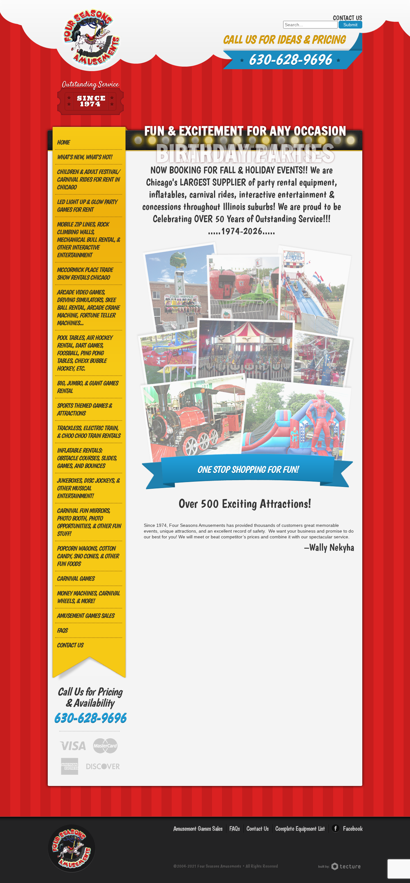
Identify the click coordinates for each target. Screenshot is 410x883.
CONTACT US (70, 645)
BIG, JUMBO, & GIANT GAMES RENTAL (87, 387)
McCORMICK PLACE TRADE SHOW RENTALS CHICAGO (84, 273)
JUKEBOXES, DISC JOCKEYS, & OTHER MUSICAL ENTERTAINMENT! (88, 488)
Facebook (352, 828)
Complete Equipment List (300, 828)
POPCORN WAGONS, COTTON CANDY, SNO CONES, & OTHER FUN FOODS (87, 556)
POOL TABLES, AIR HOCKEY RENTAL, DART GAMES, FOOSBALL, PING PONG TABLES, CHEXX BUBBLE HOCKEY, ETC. (84, 353)
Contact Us (347, 18)
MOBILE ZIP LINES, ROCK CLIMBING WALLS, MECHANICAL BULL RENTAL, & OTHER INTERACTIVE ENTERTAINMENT (88, 239)
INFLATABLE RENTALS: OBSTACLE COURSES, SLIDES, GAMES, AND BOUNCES (87, 458)
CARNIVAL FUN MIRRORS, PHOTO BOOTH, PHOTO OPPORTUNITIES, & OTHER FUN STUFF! (88, 522)
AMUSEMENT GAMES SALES (85, 615)
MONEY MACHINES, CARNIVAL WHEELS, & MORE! (88, 597)
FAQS (62, 630)
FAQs (234, 828)
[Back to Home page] (71, 873)
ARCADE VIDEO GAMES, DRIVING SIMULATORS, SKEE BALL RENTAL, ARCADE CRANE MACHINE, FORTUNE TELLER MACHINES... (88, 307)
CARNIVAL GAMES (75, 578)
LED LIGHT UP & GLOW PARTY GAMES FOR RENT (87, 205)
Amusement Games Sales (197, 828)
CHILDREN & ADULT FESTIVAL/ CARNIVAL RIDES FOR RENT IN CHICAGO (88, 179)
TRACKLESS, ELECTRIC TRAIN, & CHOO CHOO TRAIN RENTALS (88, 431)
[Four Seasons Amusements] (91, 37)
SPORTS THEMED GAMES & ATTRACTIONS (84, 409)
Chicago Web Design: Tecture (340, 866)
